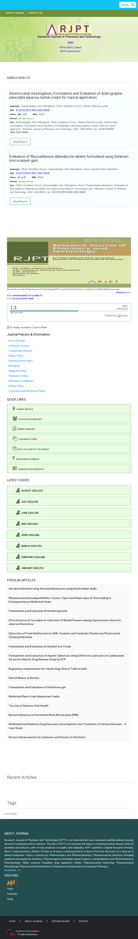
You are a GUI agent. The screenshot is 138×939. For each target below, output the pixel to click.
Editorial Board (61, 921)
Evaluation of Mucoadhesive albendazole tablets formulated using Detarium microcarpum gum (68, 158)
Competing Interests (20, 350)
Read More (19, 141)
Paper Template (25, 429)
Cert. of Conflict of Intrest (33, 449)
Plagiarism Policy (17, 370)
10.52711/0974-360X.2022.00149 (33, 173)
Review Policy (16, 385)
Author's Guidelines (29, 419)
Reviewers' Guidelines (20, 380)
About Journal (15, 12)
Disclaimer (14, 365)
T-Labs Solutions (27, 934)
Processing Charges (27, 459)
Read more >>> (123, 292)
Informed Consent (18, 345)
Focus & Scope (16, 340)
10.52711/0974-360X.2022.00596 (33, 110)
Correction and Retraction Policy (26, 390)
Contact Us (35, 12)
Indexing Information (30, 469)
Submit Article (24, 409)
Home (12, 921)
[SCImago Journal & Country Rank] (27, 326)
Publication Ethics (18, 375)
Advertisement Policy (20, 360)
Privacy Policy (16, 355)
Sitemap (83, 921)
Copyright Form (27, 439)
